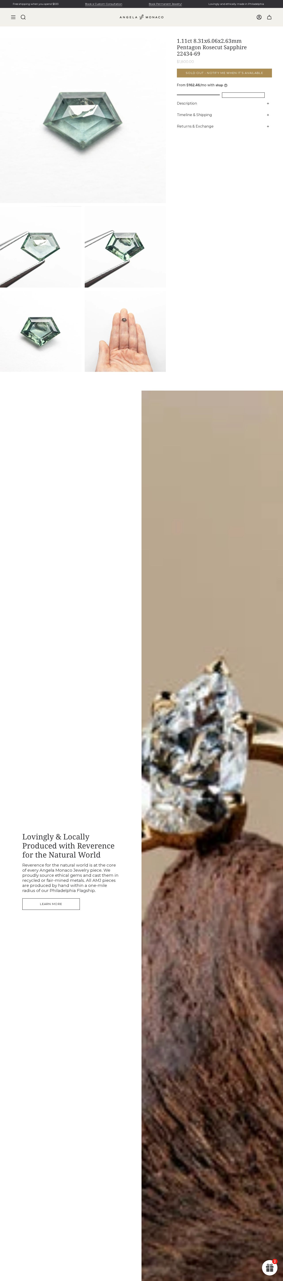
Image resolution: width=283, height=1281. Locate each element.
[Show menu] (13, 17)
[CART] (269, 17)
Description (187, 103)
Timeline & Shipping (194, 115)
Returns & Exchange (195, 126)
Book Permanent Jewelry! (165, 4)
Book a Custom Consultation (103, 4)
